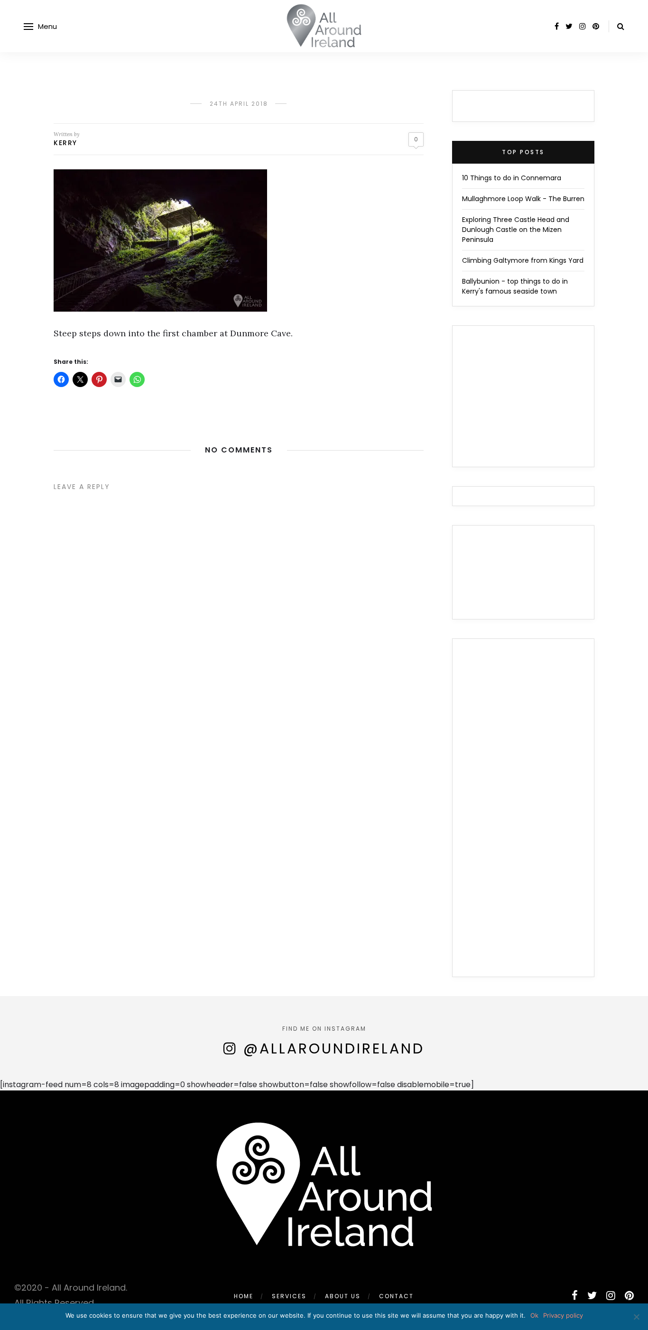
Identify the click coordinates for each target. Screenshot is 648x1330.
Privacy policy (563, 1315)
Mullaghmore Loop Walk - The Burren (523, 198)
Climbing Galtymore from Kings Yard (522, 260)
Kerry (65, 143)
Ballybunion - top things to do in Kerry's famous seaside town (515, 286)
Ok (534, 1315)
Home (243, 1296)
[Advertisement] (523, 813)
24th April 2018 (239, 104)
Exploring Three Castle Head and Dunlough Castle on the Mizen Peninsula (515, 229)
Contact (396, 1296)
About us (343, 1296)
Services (289, 1296)
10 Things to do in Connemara (511, 178)
